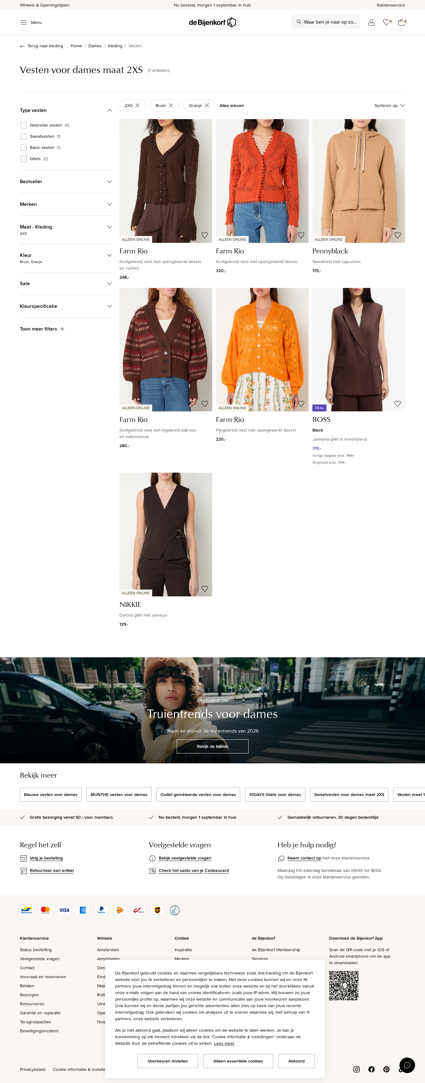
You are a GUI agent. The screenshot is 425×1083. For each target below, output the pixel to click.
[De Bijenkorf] (212, 22)
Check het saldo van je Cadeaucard (194, 870)
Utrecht (104, 1003)
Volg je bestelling (46, 858)
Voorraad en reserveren (43, 976)
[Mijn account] (371, 22)
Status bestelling (36, 949)
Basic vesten (45, 147)
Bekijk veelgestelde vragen (185, 858)
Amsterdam (108, 949)
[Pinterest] (386, 1068)
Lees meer (224, 1043)
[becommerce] (174, 913)
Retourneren (32, 1003)
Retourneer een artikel (52, 870)
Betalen (27, 985)
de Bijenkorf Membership (276, 949)
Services (260, 958)
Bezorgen (29, 994)
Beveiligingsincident (39, 1030)
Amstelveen (108, 958)
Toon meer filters (38, 328)
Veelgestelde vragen (40, 958)
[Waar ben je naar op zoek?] (299, 22)
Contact (27, 967)
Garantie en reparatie (40, 1012)
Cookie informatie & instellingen (83, 1069)
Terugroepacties (35, 1021)
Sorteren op (386, 105)
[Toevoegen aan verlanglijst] (205, 235)
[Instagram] (356, 1068)
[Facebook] (371, 1068)
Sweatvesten (45, 136)
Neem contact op (304, 858)
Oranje (195, 105)
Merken (182, 958)
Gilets (39, 158)
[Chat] (407, 1065)
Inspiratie (183, 949)
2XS (129, 105)
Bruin (161, 105)
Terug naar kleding (45, 45)
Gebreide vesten (49, 125)
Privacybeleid (32, 1069)
